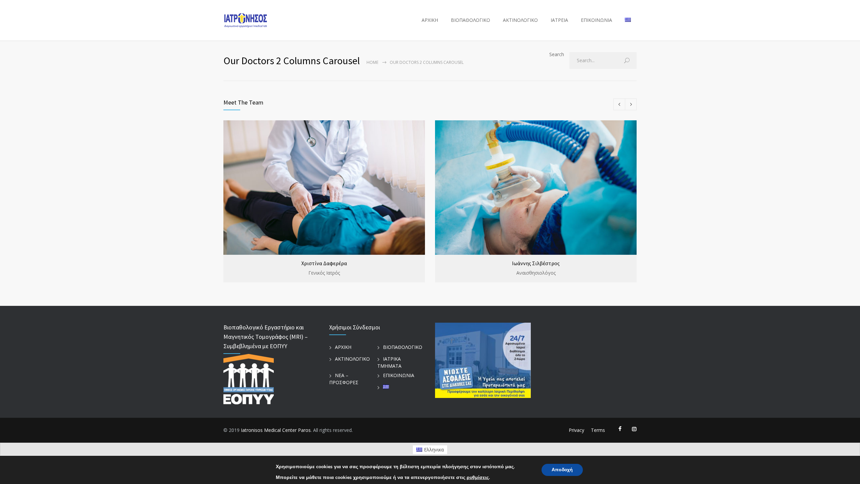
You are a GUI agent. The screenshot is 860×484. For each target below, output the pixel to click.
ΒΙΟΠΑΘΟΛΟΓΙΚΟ (470, 20)
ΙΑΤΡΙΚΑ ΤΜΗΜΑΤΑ (389, 362)
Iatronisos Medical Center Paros (276, 430)
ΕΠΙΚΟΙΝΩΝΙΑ (596, 20)
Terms (598, 430)
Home (372, 62)
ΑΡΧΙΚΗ (430, 20)
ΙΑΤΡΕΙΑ (559, 20)
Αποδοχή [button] (562, 470)
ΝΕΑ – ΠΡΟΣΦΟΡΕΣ (343, 379)
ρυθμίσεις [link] (478, 477)
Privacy (576, 430)
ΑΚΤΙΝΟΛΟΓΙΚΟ (520, 20)
